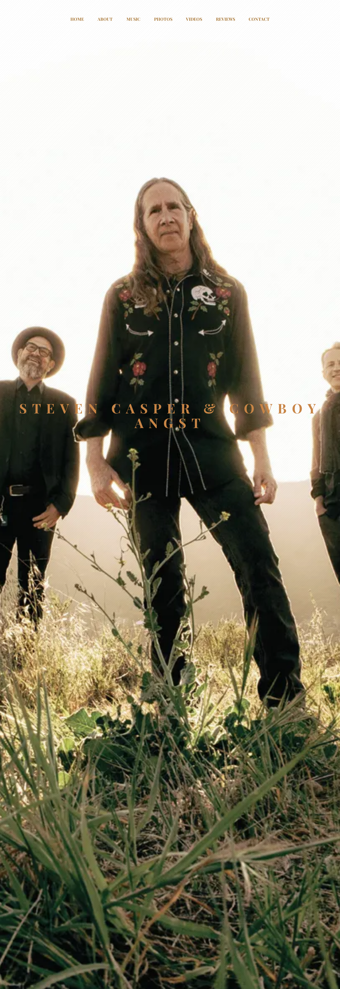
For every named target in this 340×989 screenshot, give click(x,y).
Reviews (225, 19)
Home (77, 19)
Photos (163, 19)
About (105, 19)
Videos (194, 19)
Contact (259, 19)
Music (133, 19)
